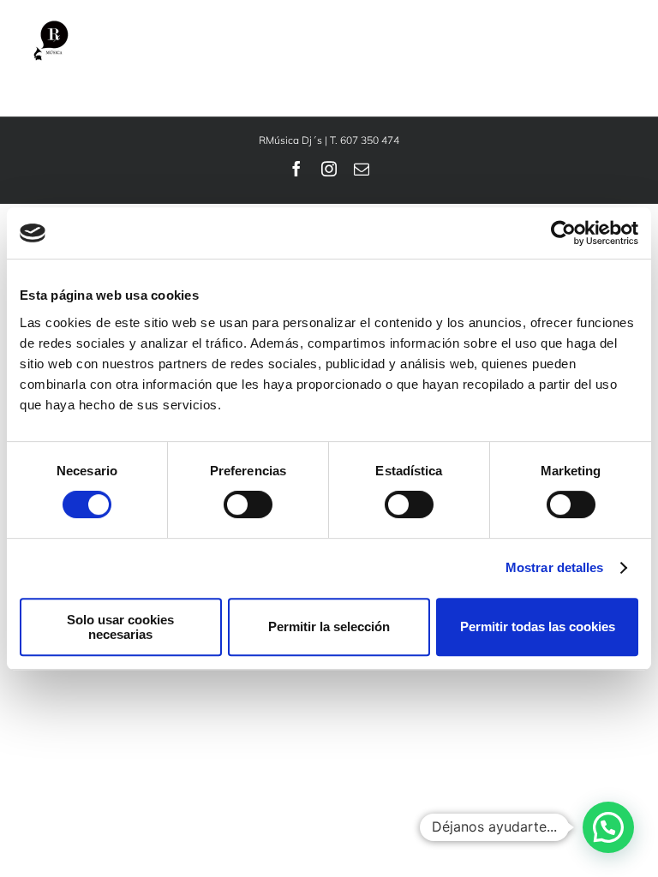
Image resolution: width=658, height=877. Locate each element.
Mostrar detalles (554, 567)
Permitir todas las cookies (537, 626)
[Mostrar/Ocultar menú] (618, 42)
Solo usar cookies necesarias (120, 626)
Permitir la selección (329, 626)
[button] (608, 827)
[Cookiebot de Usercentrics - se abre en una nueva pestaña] (563, 233)
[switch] (248, 504)
